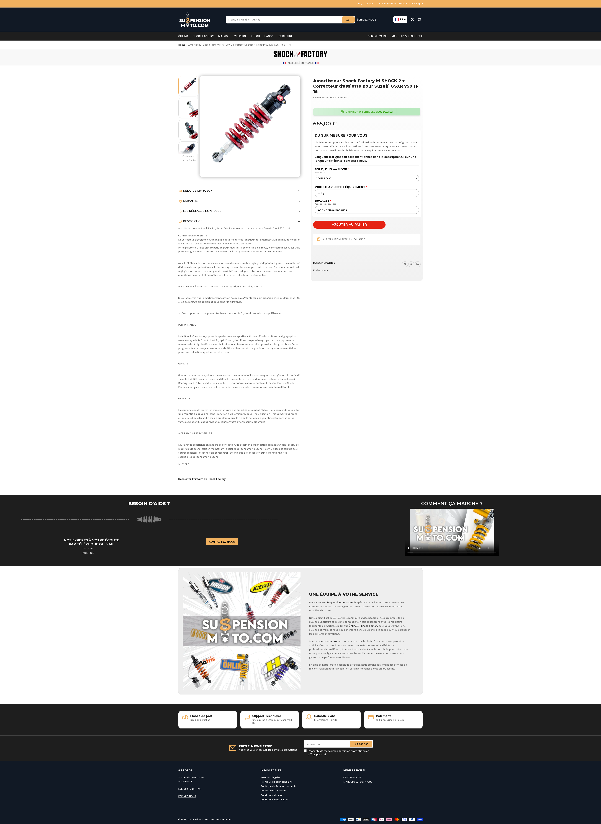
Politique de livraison (273, 790)
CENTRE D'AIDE (377, 36)
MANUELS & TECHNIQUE (407, 36)
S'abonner (361, 744)
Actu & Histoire (387, 3)
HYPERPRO (239, 36)
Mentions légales (270, 777)
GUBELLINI (285, 36)
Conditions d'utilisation (274, 799)
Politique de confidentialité (277, 781)
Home (181, 44)
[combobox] (290, 19)
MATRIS (223, 36)
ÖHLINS (183, 36)
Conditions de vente (272, 795)
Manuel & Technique (411, 3)
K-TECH (255, 36)
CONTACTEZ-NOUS (222, 541)
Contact (370, 3)
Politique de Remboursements (278, 786)
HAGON (269, 36)
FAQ (360, 3)
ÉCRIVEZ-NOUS (366, 19)
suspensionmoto (197, 819)
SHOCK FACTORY (203, 36)
